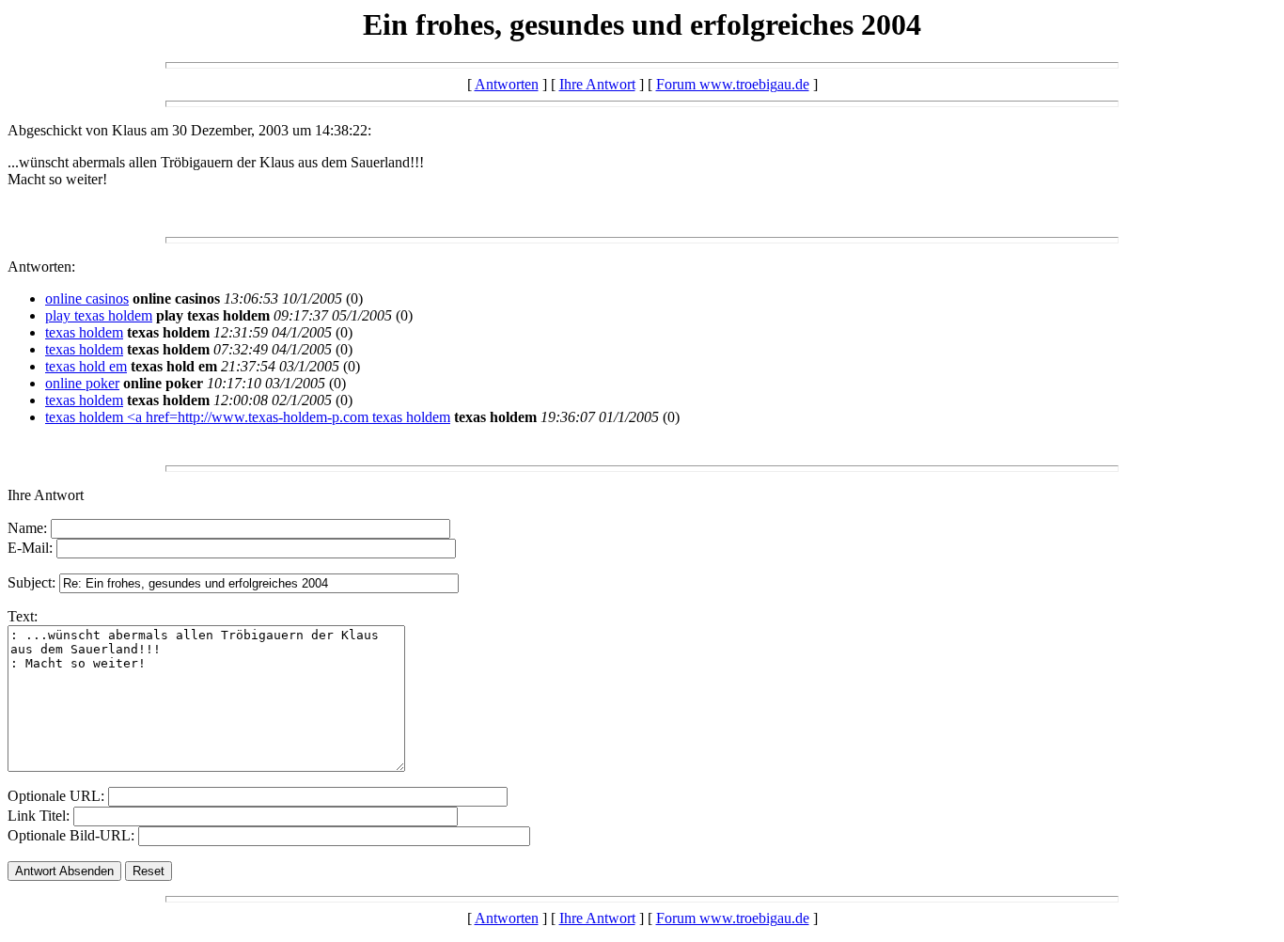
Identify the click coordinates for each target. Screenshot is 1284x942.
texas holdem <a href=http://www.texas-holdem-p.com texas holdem (247, 417)
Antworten (507, 84)
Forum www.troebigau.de (732, 84)
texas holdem (84, 332)
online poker (82, 383)
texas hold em (86, 366)
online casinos (87, 298)
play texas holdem (98, 315)
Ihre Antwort (597, 84)
